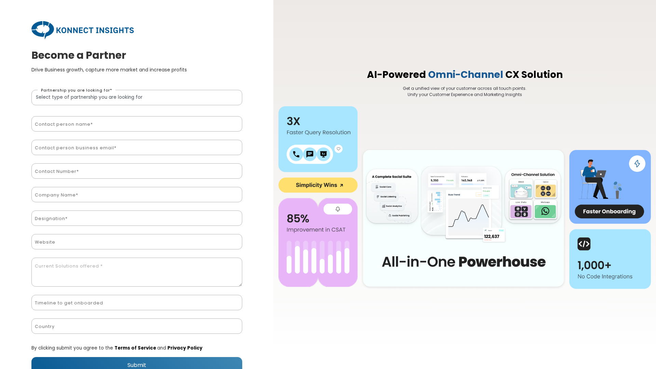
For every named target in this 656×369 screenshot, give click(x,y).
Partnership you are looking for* (76, 90)
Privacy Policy (185, 348)
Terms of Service (135, 348)
